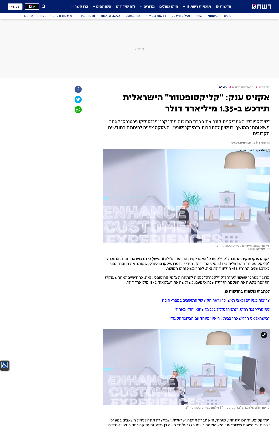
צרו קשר (81, 6)
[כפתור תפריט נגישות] (4, 365)
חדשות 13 (223, 6)
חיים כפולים (168, 6)
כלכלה (223, 87)
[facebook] (78, 89)
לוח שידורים (125, 6)
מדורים (149, 6)
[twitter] (78, 99)
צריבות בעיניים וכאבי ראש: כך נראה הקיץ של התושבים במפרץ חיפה (216, 300)
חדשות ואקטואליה (242, 87)
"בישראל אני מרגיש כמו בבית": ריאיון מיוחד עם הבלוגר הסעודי (220, 318)
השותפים (103, 6)
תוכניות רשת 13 (198, 6)
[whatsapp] (78, 109)
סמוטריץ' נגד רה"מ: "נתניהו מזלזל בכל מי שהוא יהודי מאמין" (222, 309)
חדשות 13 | (262, 143)
